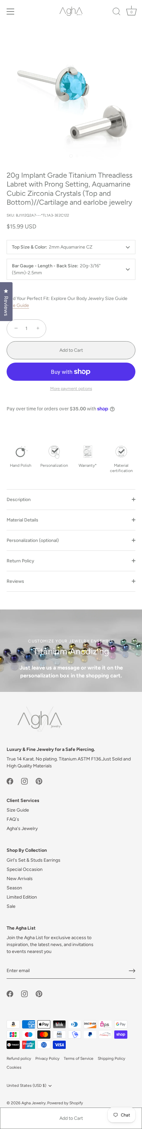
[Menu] (10, 11)
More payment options (71, 388)
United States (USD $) (26, 1085)
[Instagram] (24, 781)
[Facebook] (10, 781)
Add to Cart (71, 1118)
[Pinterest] (39, 781)
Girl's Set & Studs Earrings (33, 860)
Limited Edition (22, 897)
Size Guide (18, 305)
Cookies (14, 1067)
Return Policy (20, 561)
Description (19, 499)
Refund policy (19, 1058)
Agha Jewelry (33, 1103)
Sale (11, 906)
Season (14, 888)
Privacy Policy (47, 1058)
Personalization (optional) (33, 540)
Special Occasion (25, 869)
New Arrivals (20, 878)
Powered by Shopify (65, 1103)
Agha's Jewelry (22, 828)
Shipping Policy (111, 1058)
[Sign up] (132, 970)
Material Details (22, 520)
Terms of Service (78, 1058)
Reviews (15, 581)
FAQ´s (13, 819)
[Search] (116, 12)
